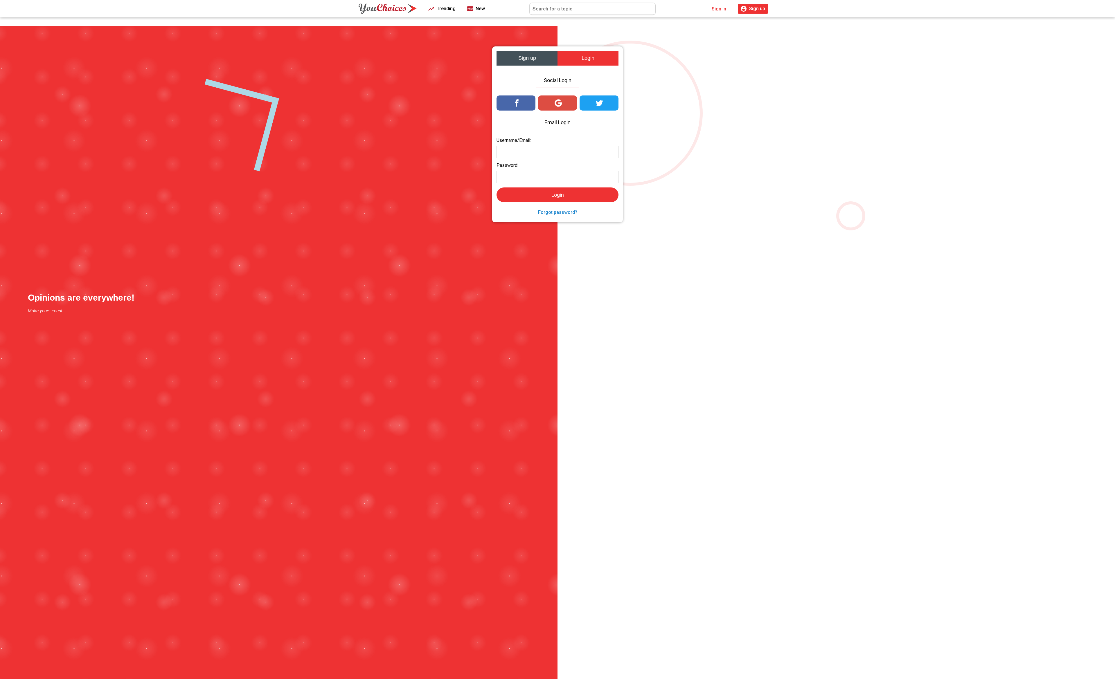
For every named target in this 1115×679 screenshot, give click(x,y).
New (479, 8)
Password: (507, 165)
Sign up (527, 58)
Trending (446, 8)
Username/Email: (514, 140)
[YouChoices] (388, 8)
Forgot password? (557, 212)
